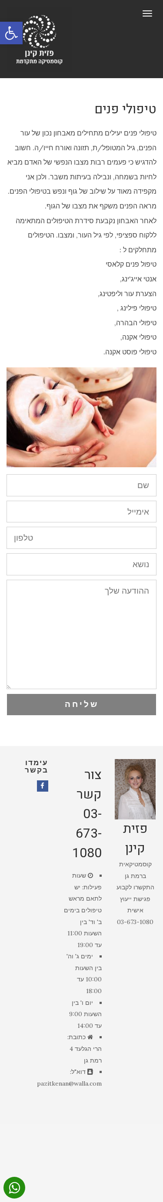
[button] (11, 33)
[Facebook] (42, 786)
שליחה (82, 704)
